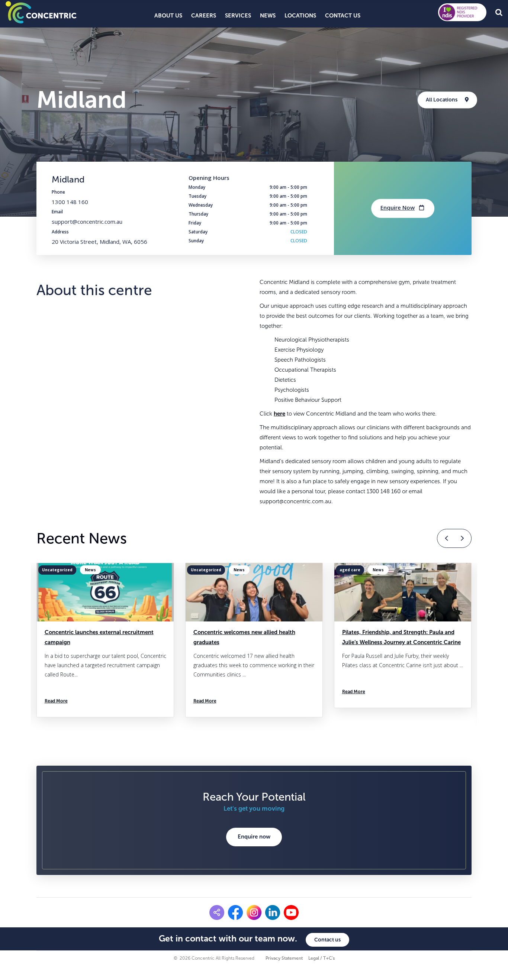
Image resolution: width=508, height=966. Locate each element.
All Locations (441, 100)
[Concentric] (41, 12)
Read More (69, 701)
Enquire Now (397, 207)
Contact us (327, 940)
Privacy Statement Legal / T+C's (300, 958)
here (279, 413)
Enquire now (254, 836)
